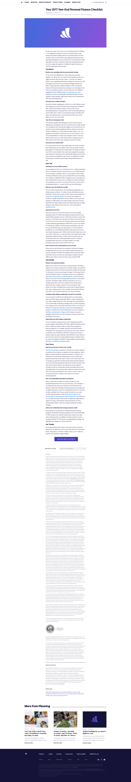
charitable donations (67, 692)
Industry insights (81, 754)
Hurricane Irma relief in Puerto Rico (66, 396)
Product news (69, 754)
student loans (49, 695)
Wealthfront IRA (50, 207)
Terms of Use (88, 769)
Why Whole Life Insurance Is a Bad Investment (59, 276)
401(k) (47, 692)
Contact (70, 759)
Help (78, 759)
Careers (40, 759)
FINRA (74, 767)
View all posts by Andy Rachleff (57, 683)
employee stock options (60, 693)
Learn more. (89, 14)
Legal (49, 759)
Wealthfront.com (94, 754)
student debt (80, 693)
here (70, 421)
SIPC (77, 767)
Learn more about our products (66, 439)
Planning (41, 754)
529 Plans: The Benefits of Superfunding (57, 341)
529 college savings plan (55, 692)
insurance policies (72, 693)
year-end (65, 695)
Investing (58, 754)
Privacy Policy (95, 769)
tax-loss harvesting (57, 695)
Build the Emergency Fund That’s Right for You (69, 133)
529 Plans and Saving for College (55, 312)
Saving (50, 754)
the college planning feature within (60, 308)
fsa (67, 693)
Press (86, 759)
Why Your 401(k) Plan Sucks (64, 169)
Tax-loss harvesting (52, 350)
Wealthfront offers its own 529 (74, 305)
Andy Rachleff (49, 12)
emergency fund (49, 693)
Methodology (59, 759)
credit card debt (76, 692)
